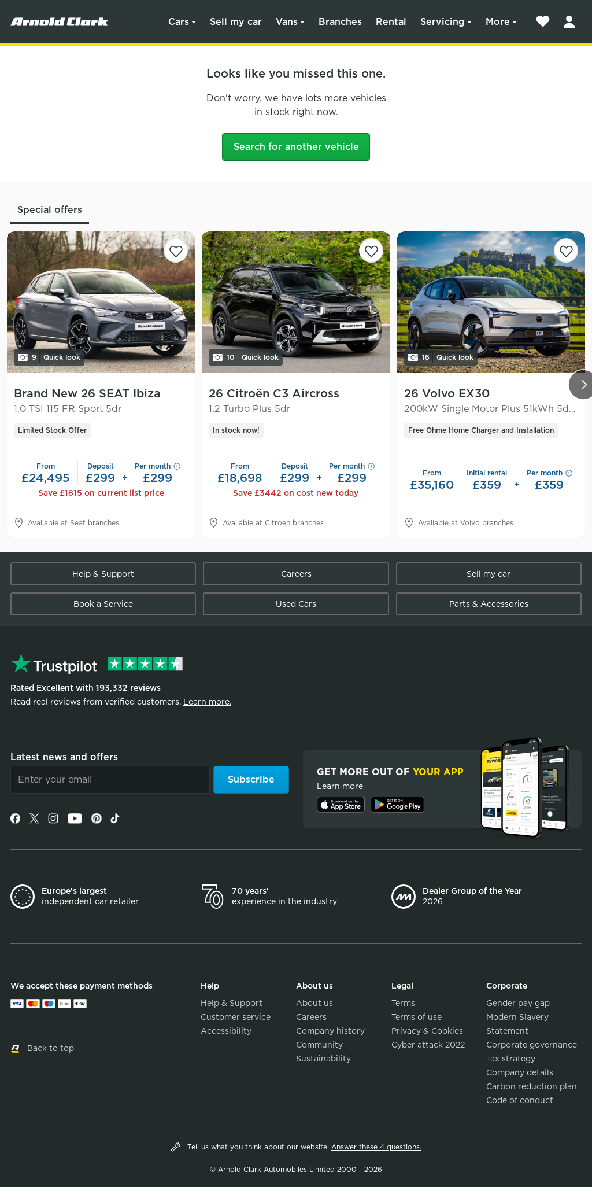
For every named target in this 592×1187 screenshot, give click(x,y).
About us (314, 1003)
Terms (403, 1003)
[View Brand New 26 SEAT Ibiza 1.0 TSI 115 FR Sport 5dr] (101, 302)
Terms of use (416, 1017)
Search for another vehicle (296, 146)
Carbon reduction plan (531, 1086)
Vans (287, 21)
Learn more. (207, 701)
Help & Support (103, 573)
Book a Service (103, 604)
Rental (391, 21)
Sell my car (236, 21)
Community (319, 1044)
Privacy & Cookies (427, 1030)
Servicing (442, 21)
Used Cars (296, 604)
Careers (296, 573)
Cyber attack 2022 (428, 1044)
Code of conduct (519, 1100)
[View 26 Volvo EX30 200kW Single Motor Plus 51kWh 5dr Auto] (491, 302)
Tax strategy (510, 1058)
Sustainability (323, 1058)
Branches (340, 21)
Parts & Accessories (488, 604)
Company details (519, 1072)
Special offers (49, 209)
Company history (330, 1030)
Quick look (56, 357)
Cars (178, 21)
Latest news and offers (64, 756)
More (498, 21)
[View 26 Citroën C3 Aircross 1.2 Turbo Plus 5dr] (296, 302)
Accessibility (226, 1030)
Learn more (340, 786)
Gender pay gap (518, 1003)
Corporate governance (531, 1044)
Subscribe (251, 779)
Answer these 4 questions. (376, 1146)
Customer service (236, 1017)
